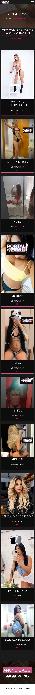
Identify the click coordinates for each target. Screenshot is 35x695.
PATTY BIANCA (17, 590)
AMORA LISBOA (17, 162)
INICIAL (9, 19)
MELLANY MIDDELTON (17, 516)
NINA (17, 363)
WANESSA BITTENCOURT (17, 103)
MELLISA (18, 459)
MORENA (17, 296)
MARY (17, 221)
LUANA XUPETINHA (17, 639)
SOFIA (17, 410)
